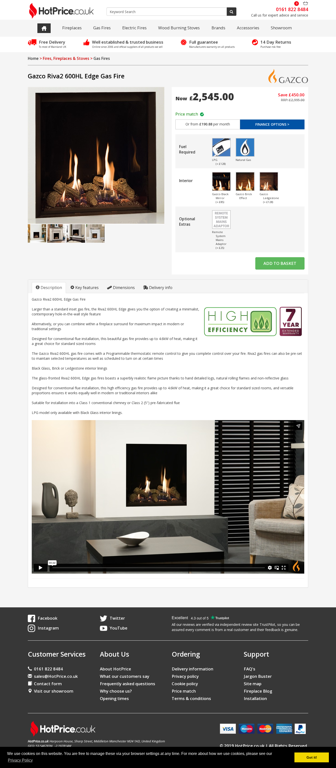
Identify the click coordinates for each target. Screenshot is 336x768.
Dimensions (123, 287)
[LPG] (221, 147)
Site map (252, 683)
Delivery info (160, 287)
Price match (187, 114)
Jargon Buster (258, 676)
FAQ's (249, 669)
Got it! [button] (311, 757)
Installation (255, 698)
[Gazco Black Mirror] (221, 181)
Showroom (281, 28)
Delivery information (192, 669)
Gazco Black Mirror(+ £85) (220, 198)
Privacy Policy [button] (20, 760)
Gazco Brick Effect (244, 196)
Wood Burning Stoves (179, 28)
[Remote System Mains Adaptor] (221, 219)
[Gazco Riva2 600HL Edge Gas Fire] (96, 155)
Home (33, 58)
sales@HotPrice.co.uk (56, 676)
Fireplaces (72, 28)
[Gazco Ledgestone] (269, 181)
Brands (218, 28)
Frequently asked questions (127, 683)
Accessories (248, 28)
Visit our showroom (52, 691)
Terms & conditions (191, 698)
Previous (196, 148)
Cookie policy (185, 683)
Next (303, 148)
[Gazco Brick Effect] (245, 181)
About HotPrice (115, 669)
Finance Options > (272, 124)
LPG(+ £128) (219, 162)
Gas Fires (102, 28)
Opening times (114, 698)
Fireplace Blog (258, 691)
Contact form (47, 683)
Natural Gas (243, 160)
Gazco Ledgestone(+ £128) (269, 198)
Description (51, 287)
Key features (86, 287)
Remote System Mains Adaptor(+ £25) (219, 240)
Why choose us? (116, 691)
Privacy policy (185, 676)
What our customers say (124, 676)
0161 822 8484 (47, 669)
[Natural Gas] (245, 147)
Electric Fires (134, 28)
